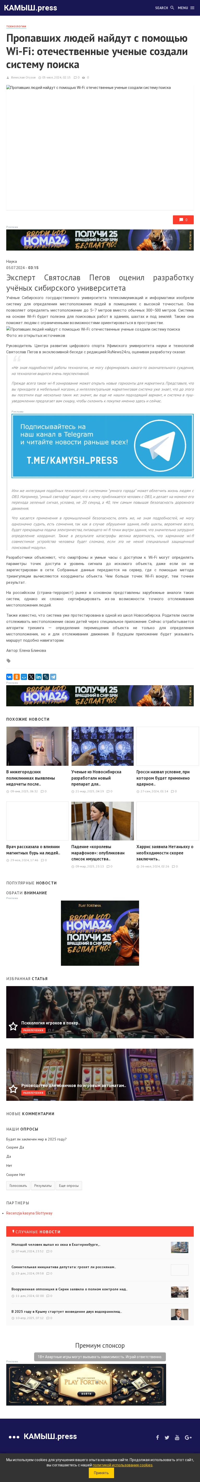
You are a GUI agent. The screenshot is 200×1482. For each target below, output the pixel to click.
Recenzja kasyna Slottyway (29, 1213)
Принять (101, 1473)
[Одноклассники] (17, 677)
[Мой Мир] (24, 677)
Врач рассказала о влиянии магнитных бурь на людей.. (33, 850)
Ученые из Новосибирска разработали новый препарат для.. (96, 778)
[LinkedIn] (38, 677)
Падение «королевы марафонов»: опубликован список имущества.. (97, 853)
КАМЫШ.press (30, 7)
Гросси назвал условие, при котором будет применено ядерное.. (163, 778)
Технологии (16, 26)
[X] (31, 677)
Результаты (43, 1185)
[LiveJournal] (46, 677)
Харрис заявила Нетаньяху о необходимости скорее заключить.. (164, 853)
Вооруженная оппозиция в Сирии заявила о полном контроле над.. (69, 1289)
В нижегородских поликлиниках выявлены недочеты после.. (30, 778)
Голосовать (18, 1185)
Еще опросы (69, 1185)
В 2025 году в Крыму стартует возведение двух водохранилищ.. (66, 1311)
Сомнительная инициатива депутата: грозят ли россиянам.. (63, 1267)
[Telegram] (53, 677)
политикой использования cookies (123, 1465)
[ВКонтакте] (9, 677)
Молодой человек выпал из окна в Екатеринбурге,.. (55, 1244)
